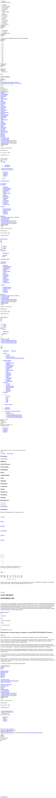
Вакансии (5, 212)
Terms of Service (36, 732)
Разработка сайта (6, 731)
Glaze (4, 194)
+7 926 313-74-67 (4, 143)
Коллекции (3, 184)
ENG (2, 239)
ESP (7, 239)
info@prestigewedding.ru (7, 168)
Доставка (3, 686)
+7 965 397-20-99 (4, 141)
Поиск (2, 735)
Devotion (5, 203)
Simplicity (5, 195)
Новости (5, 211)
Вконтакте (5, 172)
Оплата (2, 688)
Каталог (8, 355)
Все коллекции (4, 458)
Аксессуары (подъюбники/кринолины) (10, 680)
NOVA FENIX (6, 189)
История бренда (7, 210)
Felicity (4, 199)
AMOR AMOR (6, 193)
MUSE (4, 191)
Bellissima (5, 187)
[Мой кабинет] (1, 348)
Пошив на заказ (4, 689)
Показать (3, 26)
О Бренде (3, 206)
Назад (8, 354)
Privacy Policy (27, 732)
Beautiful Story (6, 204)
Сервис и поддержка (5, 682)
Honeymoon (6, 196)
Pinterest (5, 175)
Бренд (2, 668)
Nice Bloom (6, 201)
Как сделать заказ (5, 685)
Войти (3, 453)
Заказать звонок (4, 144)
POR (4, 239)
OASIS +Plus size (7, 188)
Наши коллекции (7, 208)
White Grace (6, 200)
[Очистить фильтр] (1, 78)
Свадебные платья (5, 679)
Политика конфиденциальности (8, 730)
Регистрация (10, 453)
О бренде (8, 384)
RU (7, 398)
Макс (4, 718)
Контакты (5, 213)
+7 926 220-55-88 (5, 138)
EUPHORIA (6, 190)
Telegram (5, 173)
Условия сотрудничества (6, 684)
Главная (2, 667)
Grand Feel (5, 198)
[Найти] (2, 86)
